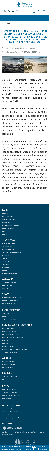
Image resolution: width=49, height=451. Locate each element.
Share (24, 48)
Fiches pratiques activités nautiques (14, 349)
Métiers (4, 316)
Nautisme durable (8, 243)
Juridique (5, 261)
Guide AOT (6, 340)
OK (34, 449)
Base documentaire (9, 331)
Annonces (5, 313)
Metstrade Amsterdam (10, 300)
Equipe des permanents (10, 225)
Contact (5, 234)
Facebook (7, 48)
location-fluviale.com (9, 415)
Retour (7, 24)
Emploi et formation (9, 249)
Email (32, 48)
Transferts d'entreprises (10, 352)
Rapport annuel (7, 216)
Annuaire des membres (10, 219)
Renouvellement (7, 367)
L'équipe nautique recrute (11, 418)
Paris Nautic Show (8, 303)
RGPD (4, 231)
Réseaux (5, 270)
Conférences (6, 399)
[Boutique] (33, 11)
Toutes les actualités (9, 282)
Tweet (16, 48)
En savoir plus (42, 449)
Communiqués (7, 285)
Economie (5, 255)
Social (4, 258)
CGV (3, 379)
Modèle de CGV (7, 343)
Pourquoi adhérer (8, 361)
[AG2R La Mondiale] (12, 428)
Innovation (6, 267)
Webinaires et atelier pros (11, 396)
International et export (9, 273)
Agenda (5, 288)
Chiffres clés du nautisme (11, 334)
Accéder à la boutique (9, 376)
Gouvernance (6, 222)
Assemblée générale (9, 393)
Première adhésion (8, 364)
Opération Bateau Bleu (10, 328)
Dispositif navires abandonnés (12, 337)
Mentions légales (8, 228)
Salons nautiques (8, 246)
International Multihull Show (11, 297)
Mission (5, 213)
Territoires (5, 264)
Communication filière (9, 390)
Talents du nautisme (9, 319)
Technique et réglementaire (11, 252)
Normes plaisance (8, 346)
